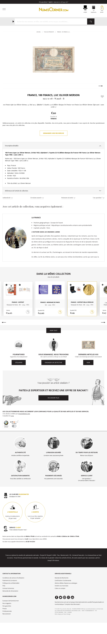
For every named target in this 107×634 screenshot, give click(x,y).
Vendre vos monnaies (61, 586)
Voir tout (53, 330)
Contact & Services (8, 588)
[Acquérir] (60, 312)
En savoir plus (53, 398)
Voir (88, 362)
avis (12, 416)
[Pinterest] (64, 597)
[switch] (14, 426)
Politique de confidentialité (11, 583)
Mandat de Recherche (61, 578)
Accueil (39, 32)
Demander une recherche (53, 133)
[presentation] (6, 86)
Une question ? (98, 198)
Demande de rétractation (10, 591)
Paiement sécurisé (67, 198)
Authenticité (7, 198)
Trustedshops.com (24, 414)
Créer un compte (60, 588)
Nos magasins (7, 603)
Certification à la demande (63, 580)
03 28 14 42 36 (63, 2)
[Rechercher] (90, 21)
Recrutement (7, 614)
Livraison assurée (36, 198)
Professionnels (7, 611)
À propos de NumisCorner (11, 601)
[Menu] (18, 421)
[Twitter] (60, 597)
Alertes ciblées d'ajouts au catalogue (66, 583)
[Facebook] (56, 597)
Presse (5, 608)
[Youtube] (72, 597)
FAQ (4, 586)
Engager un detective (53, 362)
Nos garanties (7, 606)
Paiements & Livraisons (10, 580)
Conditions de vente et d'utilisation (13, 578)
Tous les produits (49, 32)
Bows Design (67, 614)
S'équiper (18, 362)
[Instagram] (68, 597)
